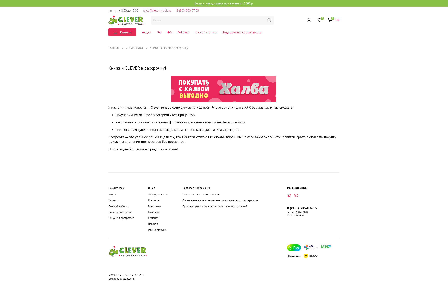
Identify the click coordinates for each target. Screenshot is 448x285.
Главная (114, 48)
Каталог (113, 200)
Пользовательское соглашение (201, 194)
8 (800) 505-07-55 (188, 10)
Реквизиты (154, 206)
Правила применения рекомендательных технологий (214, 206)
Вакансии (154, 212)
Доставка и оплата (119, 212)
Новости (153, 223)
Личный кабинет (118, 206)
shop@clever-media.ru (158, 10)
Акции (146, 32)
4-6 (169, 32)
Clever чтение (205, 32)
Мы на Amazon (157, 229)
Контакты (154, 200)
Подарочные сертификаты (242, 32)
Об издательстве (158, 194)
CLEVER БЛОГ (135, 48)
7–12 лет (183, 32)
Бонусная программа (121, 218)
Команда (153, 218)
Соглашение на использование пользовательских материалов (220, 200)
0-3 (159, 32)
